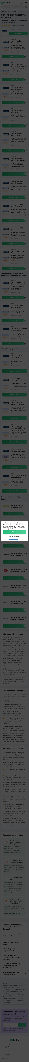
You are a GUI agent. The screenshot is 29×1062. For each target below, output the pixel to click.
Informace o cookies (13, 539)
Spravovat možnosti (14, 536)
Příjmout (14, 532)
